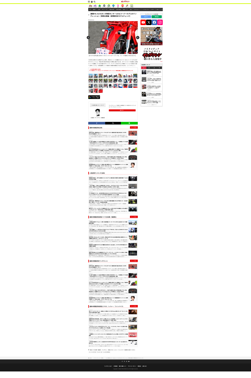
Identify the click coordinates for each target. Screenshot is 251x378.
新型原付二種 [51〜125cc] (130, 349)
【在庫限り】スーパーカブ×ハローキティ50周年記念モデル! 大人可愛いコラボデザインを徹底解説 (108, 334)
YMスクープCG (105, 9)
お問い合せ (144, 366)
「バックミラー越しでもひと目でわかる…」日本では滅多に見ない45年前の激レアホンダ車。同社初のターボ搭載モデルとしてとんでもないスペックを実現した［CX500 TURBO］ (108, 157)
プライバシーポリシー (132, 366)
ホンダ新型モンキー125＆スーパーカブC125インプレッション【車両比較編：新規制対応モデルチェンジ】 (125, 358)
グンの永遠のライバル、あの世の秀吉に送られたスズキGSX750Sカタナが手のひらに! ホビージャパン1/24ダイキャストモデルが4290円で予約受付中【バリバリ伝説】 (108, 193)
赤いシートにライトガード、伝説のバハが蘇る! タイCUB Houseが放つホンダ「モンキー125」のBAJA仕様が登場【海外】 (108, 312)
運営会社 (139, 366)
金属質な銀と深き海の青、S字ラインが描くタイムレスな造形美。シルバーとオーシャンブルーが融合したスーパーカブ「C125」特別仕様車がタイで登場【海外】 (108, 319)
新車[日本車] (111, 9)
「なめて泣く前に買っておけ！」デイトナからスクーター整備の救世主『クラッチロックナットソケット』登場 (154, 101)
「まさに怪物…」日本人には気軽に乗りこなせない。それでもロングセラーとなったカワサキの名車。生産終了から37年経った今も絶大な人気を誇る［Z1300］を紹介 (108, 186)
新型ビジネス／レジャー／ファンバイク (115, 349)
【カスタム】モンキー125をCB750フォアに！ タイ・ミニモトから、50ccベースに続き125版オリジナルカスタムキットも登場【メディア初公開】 (108, 327)
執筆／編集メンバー (123, 366)
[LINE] (129, 123)
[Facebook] (96, 123)
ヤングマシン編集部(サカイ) (152, 104)
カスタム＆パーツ (137, 9)
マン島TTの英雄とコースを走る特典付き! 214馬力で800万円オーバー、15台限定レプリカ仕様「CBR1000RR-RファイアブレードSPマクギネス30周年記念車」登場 (108, 142)
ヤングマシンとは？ (108, 366)
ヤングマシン (104, 349)
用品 (131, 9)
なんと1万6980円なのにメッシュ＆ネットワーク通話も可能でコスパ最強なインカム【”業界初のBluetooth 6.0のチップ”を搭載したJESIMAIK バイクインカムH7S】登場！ (108, 149)
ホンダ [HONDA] (106, 352)
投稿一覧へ (122, 110)
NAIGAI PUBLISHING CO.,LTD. (124, 368)
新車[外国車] (118, 9)
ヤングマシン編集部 (150, 82)
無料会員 (157, 16)
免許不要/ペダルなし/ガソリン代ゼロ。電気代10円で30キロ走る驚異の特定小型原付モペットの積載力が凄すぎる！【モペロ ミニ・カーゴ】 (108, 237)
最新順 (94, 9)
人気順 (98, 9)
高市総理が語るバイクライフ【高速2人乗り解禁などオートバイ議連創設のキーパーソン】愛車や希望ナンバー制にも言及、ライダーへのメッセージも (108, 165)
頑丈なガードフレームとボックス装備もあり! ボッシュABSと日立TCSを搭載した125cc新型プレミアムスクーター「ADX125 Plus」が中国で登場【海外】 (108, 209)
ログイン (146, 16)
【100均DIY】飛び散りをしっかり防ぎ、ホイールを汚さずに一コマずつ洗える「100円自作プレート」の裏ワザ (154, 87)
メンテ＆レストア (145, 9)
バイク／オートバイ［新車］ (99, 358)
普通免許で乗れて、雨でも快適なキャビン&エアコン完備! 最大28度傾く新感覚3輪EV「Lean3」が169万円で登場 (108, 178)
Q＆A (158, 9)
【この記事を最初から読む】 (111, 70)
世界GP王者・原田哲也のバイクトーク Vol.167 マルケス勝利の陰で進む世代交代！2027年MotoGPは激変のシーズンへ (107, 133)
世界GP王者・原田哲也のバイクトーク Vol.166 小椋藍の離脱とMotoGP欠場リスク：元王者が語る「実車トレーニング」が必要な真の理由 (108, 201)
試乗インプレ (125, 9)
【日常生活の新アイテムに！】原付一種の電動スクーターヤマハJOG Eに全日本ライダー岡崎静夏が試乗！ (108, 222)
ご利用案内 (115, 366)
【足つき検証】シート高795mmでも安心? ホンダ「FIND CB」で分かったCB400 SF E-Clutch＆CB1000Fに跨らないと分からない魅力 (108, 230)
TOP (90, 9)
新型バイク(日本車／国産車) (95, 349)
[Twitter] (113, 123)
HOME (90, 358)
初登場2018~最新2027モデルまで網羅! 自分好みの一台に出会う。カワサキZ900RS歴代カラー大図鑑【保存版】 (108, 245)
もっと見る (133, 127)
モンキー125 (99, 352)
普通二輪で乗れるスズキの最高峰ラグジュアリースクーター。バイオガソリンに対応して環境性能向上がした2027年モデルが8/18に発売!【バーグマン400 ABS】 (108, 253)
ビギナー (153, 9)
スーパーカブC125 (92, 352)
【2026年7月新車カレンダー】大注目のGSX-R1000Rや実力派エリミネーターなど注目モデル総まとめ (108, 342)
